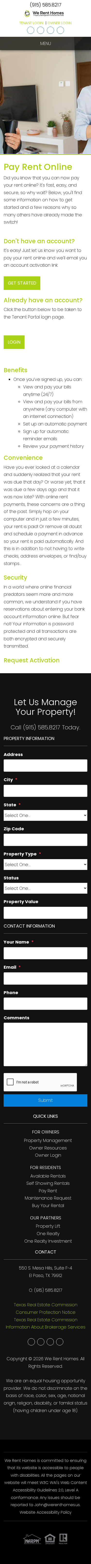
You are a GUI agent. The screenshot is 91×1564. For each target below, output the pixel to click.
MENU (45, 43)
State (10, 805)
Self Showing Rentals (48, 1183)
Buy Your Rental (48, 1205)
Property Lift (48, 1226)
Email (10, 967)
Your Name (16, 942)
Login (14, 342)
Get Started (22, 283)
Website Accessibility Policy (45, 1512)
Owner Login (60, 22)
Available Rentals (48, 1176)
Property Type (20, 854)
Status (11, 878)
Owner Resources (48, 1148)
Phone (11, 993)
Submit (45, 1100)
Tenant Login (31, 22)
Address (13, 754)
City (8, 780)
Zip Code (14, 829)
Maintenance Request (48, 1198)
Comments (16, 1018)
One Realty (48, 1234)
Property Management (48, 1140)
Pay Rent (48, 1191)
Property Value (21, 902)
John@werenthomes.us (57, 1505)
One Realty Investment (48, 1241)
